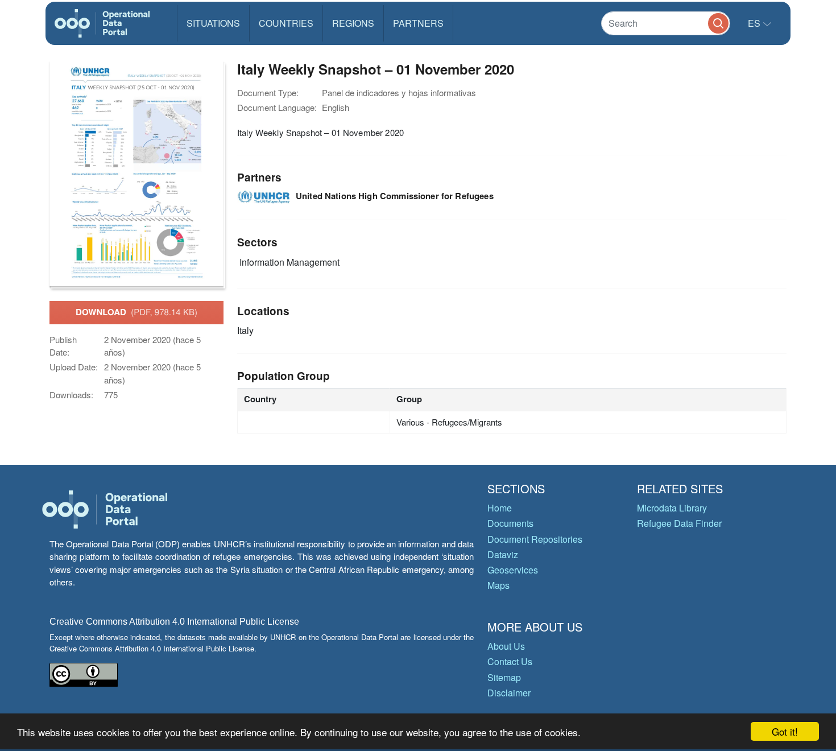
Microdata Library (672, 507)
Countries (286, 23)
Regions (353, 23)
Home (499, 507)
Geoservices (512, 569)
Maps (498, 585)
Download (136, 312)
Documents (510, 523)
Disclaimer (509, 692)
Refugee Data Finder (679, 523)
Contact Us (509, 661)
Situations (213, 23)
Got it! (785, 731)
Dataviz (502, 554)
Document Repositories (534, 539)
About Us (506, 646)
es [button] (755, 23)
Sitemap (504, 677)
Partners (418, 23)
